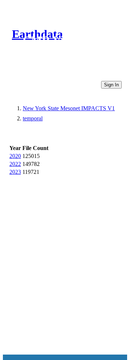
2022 (15, 164)
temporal (33, 118)
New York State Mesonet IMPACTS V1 (69, 108)
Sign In (111, 84)
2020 (15, 156)
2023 (15, 172)
